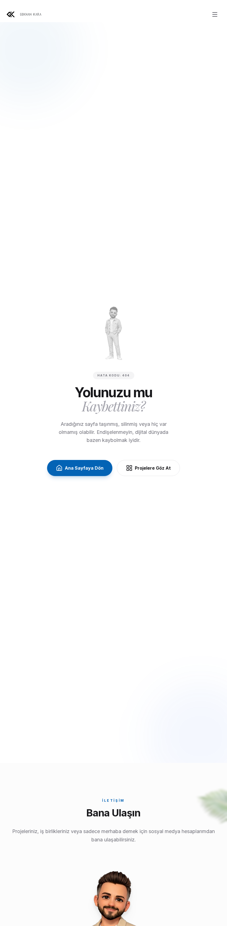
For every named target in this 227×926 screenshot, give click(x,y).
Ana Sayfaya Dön (84, 468)
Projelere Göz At (153, 468)
